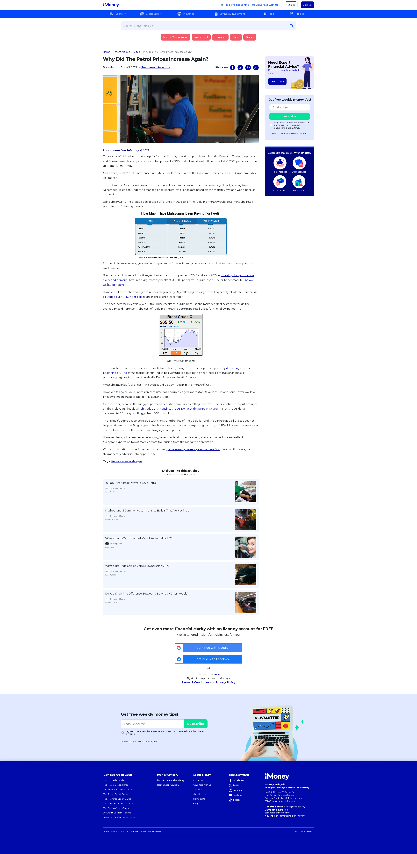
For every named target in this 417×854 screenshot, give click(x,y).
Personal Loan (280, 171)
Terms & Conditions (195, 682)
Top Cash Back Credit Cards (118, 803)
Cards (236, 37)
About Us (198, 780)
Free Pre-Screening (237, 4)
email (217, 674)
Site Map (135, 831)
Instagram (238, 790)
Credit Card (152, 13)
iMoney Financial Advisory (170, 780)
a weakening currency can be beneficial (194, 449)
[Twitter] (240, 67)
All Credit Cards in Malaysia (117, 812)
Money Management (175, 37)
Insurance (188, 13)
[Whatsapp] (248, 67)
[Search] (291, 26)
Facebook (238, 780)
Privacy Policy (225, 682)
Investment (201, 37)
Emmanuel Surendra (155, 67)
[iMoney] (111, 5)
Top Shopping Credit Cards (117, 789)
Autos (136, 51)
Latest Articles (122, 51)
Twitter (236, 785)
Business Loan (299, 171)
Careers (197, 789)
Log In (291, 4)
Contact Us (199, 799)
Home (106, 51)
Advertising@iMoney (151, 831)
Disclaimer (124, 831)
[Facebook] (232, 67)
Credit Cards (280, 190)
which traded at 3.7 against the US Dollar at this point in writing (177, 408)
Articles (300, 13)
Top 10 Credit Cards (113, 780)
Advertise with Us (267, 4)
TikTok (236, 799)
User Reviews (200, 794)
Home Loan (299, 190)
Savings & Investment (232, 13)
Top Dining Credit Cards (116, 808)
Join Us (307, 4)
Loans (119, 13)
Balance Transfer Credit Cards (119, 817)
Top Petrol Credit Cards (115, 785)
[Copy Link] (256, 67)
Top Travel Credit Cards (115, 794)
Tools (271, 13)
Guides (250, 37)
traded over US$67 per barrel (126, 296)
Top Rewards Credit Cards (117, 799)
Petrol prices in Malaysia (126, 461)
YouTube (237, 795)
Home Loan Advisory (168, 785)
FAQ (195, 803)
